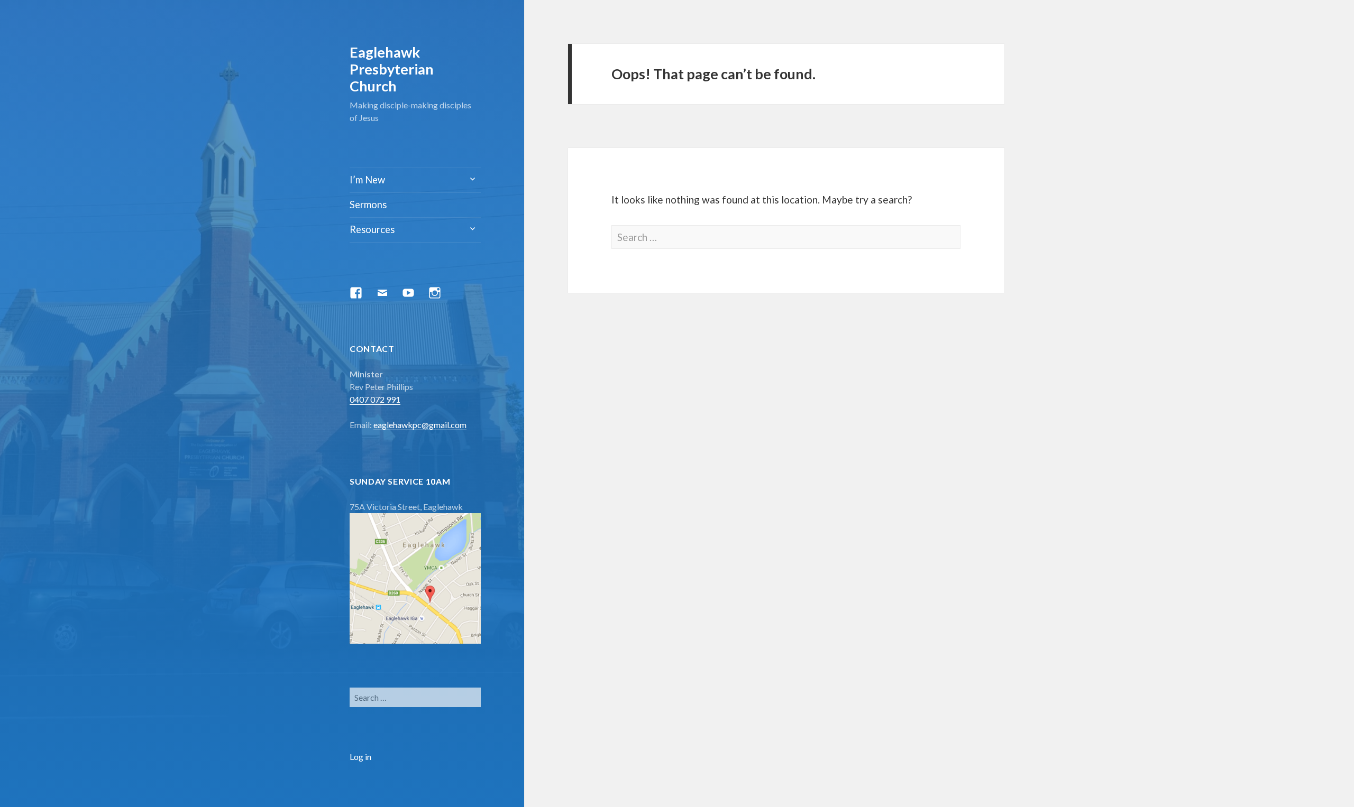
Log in (360, 757)
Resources (372, 229)
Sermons (368, 204)
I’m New (367, 179)
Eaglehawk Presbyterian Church (392, 69)
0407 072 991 (375, 399)
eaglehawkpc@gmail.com (419, 425)
